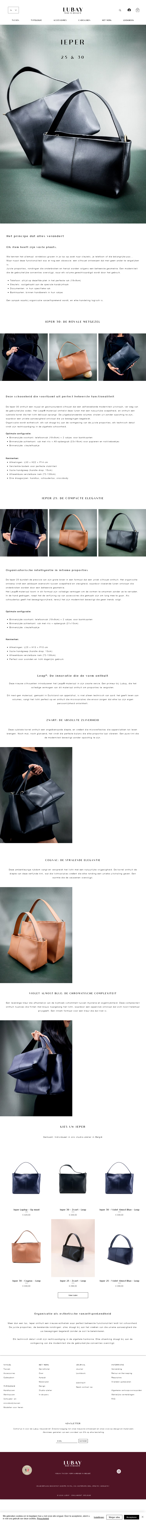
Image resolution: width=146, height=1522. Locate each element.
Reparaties (116, 1377)
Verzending (116, 1369)
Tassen (7, 1369)
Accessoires (9, 1373)
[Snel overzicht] (26, 1177)
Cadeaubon (9, 1377)
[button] (137, 10)
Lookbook (81, 1373)
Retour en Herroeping (121, 1373)
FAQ (113, 1399)
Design (42, 1386)
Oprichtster (44, 1369)
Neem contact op (84, 1387)
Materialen (44, 1382)
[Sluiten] (142, 1517)
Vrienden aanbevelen (121, 1382)
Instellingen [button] (99, 1517)
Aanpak (42, 1377)
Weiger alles (114, 1517)
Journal (79, 1369)
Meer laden (73, 1295)
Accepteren (131, 1517)
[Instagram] (119, 1471)
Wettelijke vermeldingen (122, 1394)
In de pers (44, 1394)
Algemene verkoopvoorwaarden (126, 1390)
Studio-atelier (45, 1390)
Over (41, 1373)
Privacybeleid (43, 1518)
